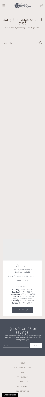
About (22, 363)
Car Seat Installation (22, 368)
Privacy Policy (22, 377)
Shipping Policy (22, 386)
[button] (3, 5)
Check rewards (10, 395)
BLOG (22, 372)
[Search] (40, 43)
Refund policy (22, 382)
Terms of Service (22, 391)
